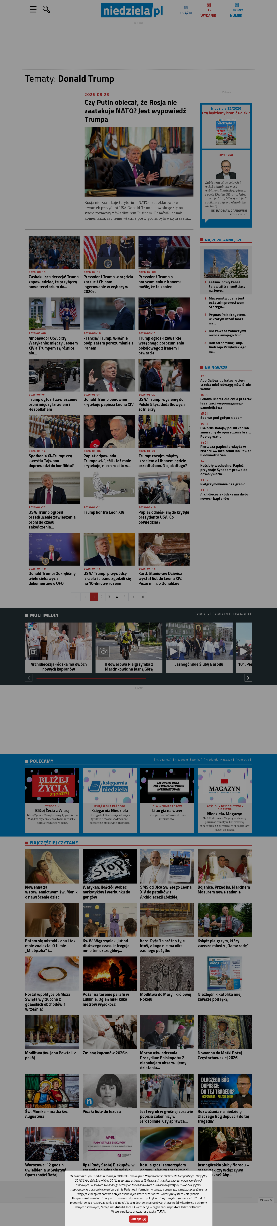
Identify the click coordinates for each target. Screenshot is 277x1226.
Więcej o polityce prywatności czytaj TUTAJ (138, 1211)
